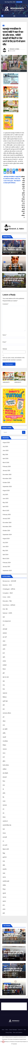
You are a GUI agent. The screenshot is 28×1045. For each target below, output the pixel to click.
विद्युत (4, 853)
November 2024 (7, 526)
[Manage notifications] (3, 1041)
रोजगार (4, 833)
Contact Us (20, 1029)
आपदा (4, 641)
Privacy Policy (9, 1032)
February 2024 (7, 562)
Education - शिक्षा (7, 983)
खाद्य (4, 681)
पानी (4, 757)
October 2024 (6, 530)
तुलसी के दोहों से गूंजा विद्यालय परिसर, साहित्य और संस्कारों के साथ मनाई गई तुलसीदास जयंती (13, 988)
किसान (4, 669)
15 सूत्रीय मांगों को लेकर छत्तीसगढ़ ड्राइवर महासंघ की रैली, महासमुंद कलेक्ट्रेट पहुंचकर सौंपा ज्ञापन (14, 280)
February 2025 (7, 514)
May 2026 (5, 454)
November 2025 (7, 478)
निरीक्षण (4, 745)
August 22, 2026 (9, 939)
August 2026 (6, 442)
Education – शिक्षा (7, 601)
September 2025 (7, 486)
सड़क (4, 873)
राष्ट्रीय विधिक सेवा (7, 825)
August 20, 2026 (9, 973)
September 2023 (7, 570)
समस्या (4, 877)
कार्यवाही (4, 665)
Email (4, 342)
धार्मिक (4, 733)
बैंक (3, 797)
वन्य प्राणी (5, 845)
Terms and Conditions (17, 1032)
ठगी (3, 717)
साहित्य (4, 885)
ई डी (4, 653)
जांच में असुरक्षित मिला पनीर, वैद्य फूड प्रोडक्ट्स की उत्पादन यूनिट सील (13, 970)
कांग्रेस (4, 661)
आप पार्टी (5, 637)
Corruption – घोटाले (8, 593)
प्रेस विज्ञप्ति (5, 773)
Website (5, 349)
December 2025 (7, 474)
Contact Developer (13, 1029)
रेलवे (4, 829)
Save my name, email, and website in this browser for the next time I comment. (13, 359)
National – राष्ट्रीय (7, 613)
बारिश (4, 793)
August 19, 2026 (9, 990)
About (6, 1029)
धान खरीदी (5, 729)
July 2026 (5, 446)
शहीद (4, 865)
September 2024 (7, 534)
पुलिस (4, 761)
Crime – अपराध (6, 597)
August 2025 (6, 490)
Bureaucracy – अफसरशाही (9, 581)
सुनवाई (4, 893)
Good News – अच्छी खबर (9, 605)
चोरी (4, 705)
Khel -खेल (5, 609)
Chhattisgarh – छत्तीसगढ (9, 589)
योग (3, 813)
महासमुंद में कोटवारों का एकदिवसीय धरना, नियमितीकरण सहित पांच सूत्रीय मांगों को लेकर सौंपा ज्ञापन (14, 250)
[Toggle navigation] (14, 16)
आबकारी (4, 645)
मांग (3, 25)
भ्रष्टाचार (5, 805)
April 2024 (5, 554)
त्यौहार (4, 721)
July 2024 (5, 542)
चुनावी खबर (5, 701)
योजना (4, 817)
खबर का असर (6, 677)
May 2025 (5, 502)
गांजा (4, 685)
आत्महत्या (5, 633)
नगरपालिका (5, 741)
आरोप (4, 649)
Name (5, 335)
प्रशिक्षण (4, 769)
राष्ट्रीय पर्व (5, 821)
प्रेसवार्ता (5, 777)
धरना (4, 725)
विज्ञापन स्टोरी (6, 849)
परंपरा (4, 753)
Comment (6, 304)
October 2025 (6, 482)
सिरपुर (4, 889)
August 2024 (6, 538)
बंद (3, 789)
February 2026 (7, 466)
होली (4, 913)
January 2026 (6, 470)
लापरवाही (5, 837)
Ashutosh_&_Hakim (14, 49)
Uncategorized (7, 621)
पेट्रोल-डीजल (6, 765)
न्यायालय (5, 749)
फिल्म (4, 781)
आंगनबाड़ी (5, 629)
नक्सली (4, 737)
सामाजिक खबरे (6, 881)
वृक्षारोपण (5, 857)
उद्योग (4, 657)
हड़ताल (4, 901)
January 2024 (6, 566)
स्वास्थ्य (4, 897)
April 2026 (5, 458)
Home (3, 1029)
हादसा (4, 909)
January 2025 (6, 518)
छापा (4, 709)
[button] (25, 16)
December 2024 (7, 522)
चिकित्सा (4, 697)
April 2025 (5, 506)
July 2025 (5, 494)
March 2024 (6, 558)
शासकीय (4, 869)
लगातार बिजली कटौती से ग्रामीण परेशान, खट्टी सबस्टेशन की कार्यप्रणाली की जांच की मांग (13, 266)
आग (3, 625)
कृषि (3, 673)
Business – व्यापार (7, 585)
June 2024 (5, 546)
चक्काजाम (5, 693)
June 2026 (5, 450)
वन (3, 841)
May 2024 (5, 550)
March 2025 (6, 510)
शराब (4, 861)
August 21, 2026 (9, 956)
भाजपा (4, 801)
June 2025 (5, 498)
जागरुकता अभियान (7, 713)
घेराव (4, 689)
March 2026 (6, 462)
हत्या (4, 905)
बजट (4, 785)
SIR (4, 617)
